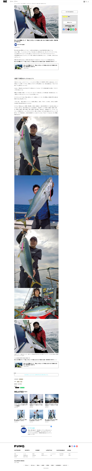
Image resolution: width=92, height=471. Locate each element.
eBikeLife (15, 456)
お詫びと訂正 (65, 465)
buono (69, 455)
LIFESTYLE (49, 450)
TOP (14, 3)
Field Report (21, 379)
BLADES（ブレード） (44, 455)
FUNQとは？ (27, 465)
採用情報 (47, 465)
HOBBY (37, 450)
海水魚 (18, 381)
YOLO (15, 462)
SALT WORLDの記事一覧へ (70, 11)
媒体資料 (43, 465)
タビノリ (33, 456)
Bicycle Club (16, 455)
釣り (21, 381)
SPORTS (27, 450)
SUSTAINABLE (61, 450)
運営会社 (38, 465)
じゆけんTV (61, 455)
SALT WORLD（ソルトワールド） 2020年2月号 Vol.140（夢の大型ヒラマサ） (36, 374)
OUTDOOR (17, 450)
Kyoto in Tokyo (25, 456)
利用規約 (52, 465)
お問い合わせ (33, 465)
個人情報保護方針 (58, 465)
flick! (51, 455)
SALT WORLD (18, 3)
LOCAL (69, 450)
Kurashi (18, 462)
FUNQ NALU (34, 455)
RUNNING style (25, 455)
